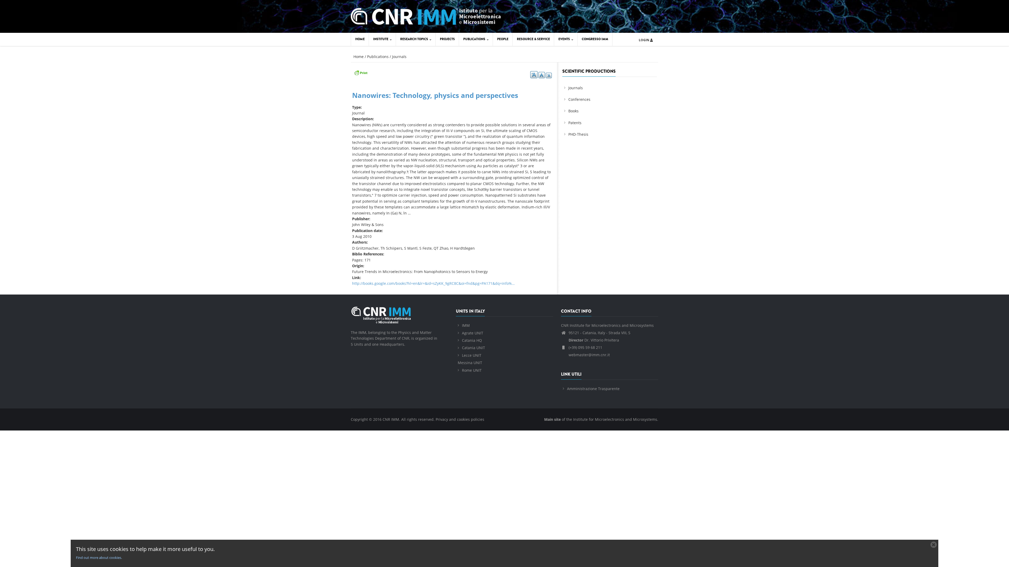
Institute (381, 39)
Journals (399, 56)
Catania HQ (472, 340)
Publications (474, 39)
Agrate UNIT (472, 332)
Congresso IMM (595, 39)
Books (573, 110)
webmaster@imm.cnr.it (589, 354)
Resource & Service (533, 39)
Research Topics (414, 39)
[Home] (426, 15)
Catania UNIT (473, 347)
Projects (447, 39)
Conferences (579, 99)
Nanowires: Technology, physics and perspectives (435, 95)
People (502, 39)
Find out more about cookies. (99, 557)
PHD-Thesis (578, 134)
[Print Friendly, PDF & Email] (360, 72)
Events (564, 39)
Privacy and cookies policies (460, 419)
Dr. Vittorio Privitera (594, 340)
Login (644, 40)
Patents (574, 122)
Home (360, 39)
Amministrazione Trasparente (593, 388)
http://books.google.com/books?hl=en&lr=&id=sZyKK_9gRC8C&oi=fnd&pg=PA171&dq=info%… (433, 283)
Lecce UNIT (471, 355)
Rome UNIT (472, 370)
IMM (466, 325)
